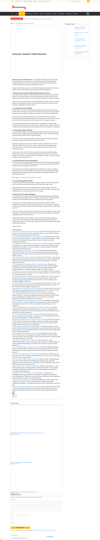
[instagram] (79, 1)
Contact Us (48, 1)
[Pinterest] (75, 1)
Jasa (12, 1)
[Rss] (71, 1)
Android (49, 13)
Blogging (29, 13)
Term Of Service (18, 1)
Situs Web (13, 522)
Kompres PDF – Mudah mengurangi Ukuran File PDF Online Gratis (38, 18)
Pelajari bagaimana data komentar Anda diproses (45, 530)
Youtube (22, 13)
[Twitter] (74, 1)
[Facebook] (72, 1)
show (19, 226)
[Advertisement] (36, 67)
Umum (76, 13)
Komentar (13, 499)
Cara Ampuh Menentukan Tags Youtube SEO (22, 462)
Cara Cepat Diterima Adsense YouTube (30, 177)
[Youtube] (77, 1)
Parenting (62, 13)
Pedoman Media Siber (27, 1)
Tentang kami (41, 1)
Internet (36, 13)
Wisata (55, 13)
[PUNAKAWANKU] (19, 7)
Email (12, 518)
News (17, 13)
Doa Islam (69, 13)
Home (13, 13)
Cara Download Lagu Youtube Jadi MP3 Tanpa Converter (25, 491)
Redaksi (35, 1)
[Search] (88, 1)
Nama (12, 513)
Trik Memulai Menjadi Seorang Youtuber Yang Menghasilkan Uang (27, 432)
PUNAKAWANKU (14, 535)
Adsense (42, 13)
